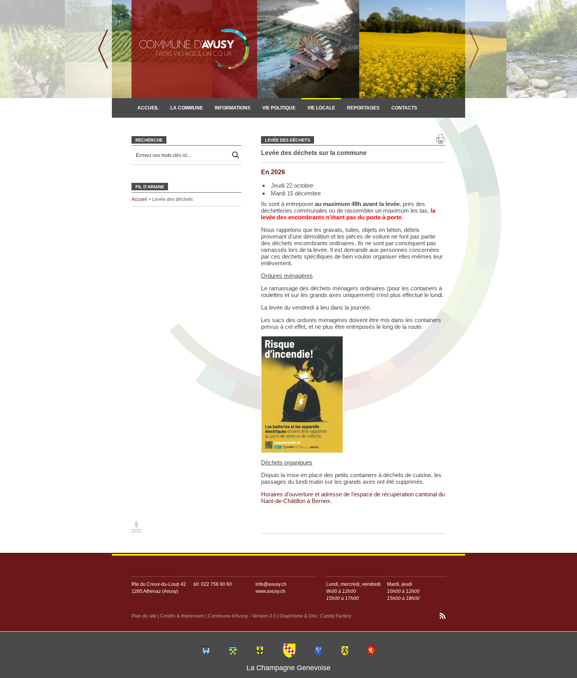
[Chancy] (318, 650)
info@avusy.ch (271, 584)
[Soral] (371, 650)
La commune (186, 108)
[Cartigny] (259, 650)
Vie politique (279, 108)
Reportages (363, 108)
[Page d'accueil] (194, 49)
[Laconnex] (344, 650)
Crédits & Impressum (182, 616)
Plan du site (144, 616)
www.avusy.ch (270, 591)
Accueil (148, 108)
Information (153, 126)
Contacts (404, 108)
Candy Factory (335, 616)
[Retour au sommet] (136, 527)
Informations (232, 108)
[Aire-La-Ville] (206, 650)
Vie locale (321, 108)
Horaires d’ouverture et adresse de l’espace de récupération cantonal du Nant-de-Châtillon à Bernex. (353, 497)
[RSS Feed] (443, 616)
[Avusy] (289, 650)
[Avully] (233, 650)
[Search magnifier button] (235, 154)
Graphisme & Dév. (298, 616)
